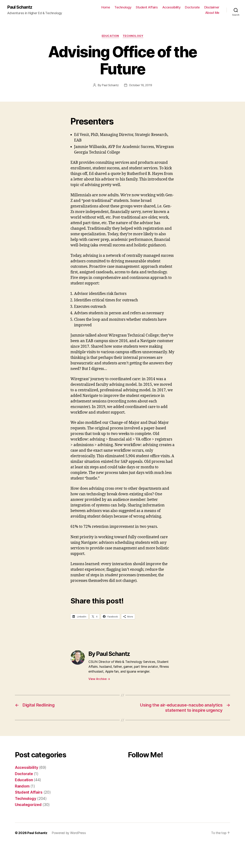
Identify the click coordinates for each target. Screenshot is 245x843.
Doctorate (192, 7)
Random (22, 786)
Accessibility (171, 7)
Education (110, 36)
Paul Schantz (19, 7)
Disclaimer (211, 7)
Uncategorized (28, 804)
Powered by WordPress (69, 833)
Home (105, 7)
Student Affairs (147, 7)
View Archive (99, 679)
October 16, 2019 (140, 85)
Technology (122, 7)
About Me (212, 13)
